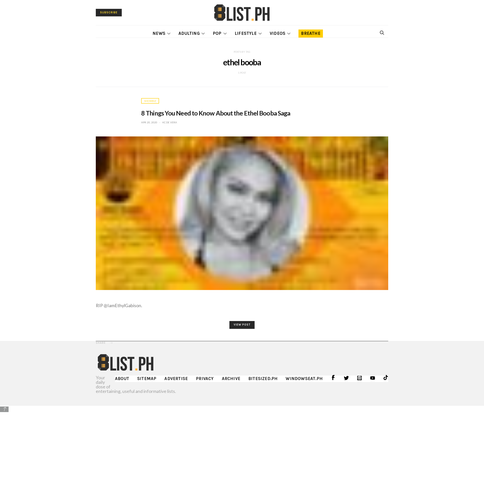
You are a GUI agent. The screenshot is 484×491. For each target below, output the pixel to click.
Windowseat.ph (304, 378)
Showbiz (150, 100)
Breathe (310, 33)
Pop (217, 33)
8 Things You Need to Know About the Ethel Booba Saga (215, 113)
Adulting (189, 33)
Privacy (205, 378)
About (122, 378)
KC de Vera (169, 122)
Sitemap (146, 378)
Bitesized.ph (263, 378)
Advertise (176, 378)
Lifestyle (246, 33)
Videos (277, 33)
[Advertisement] (242, 448)
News (159, 33)
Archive (231, 378)
